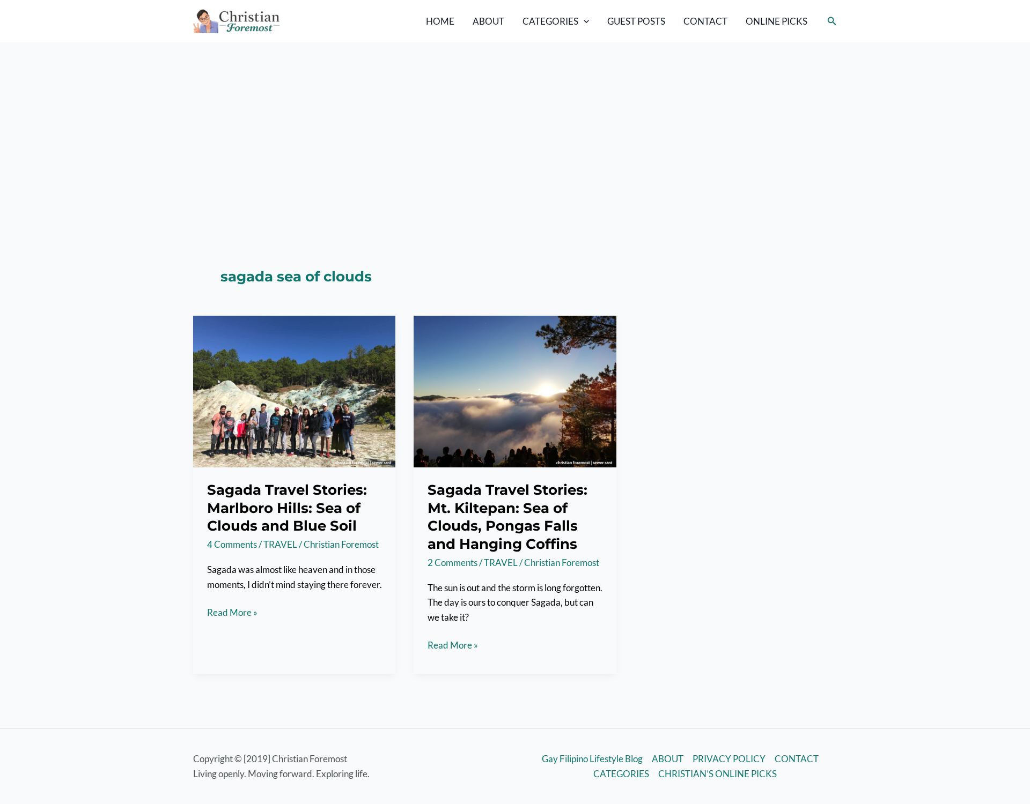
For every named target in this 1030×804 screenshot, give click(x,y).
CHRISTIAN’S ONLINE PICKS (717, 773)
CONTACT (705, 21)
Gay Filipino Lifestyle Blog (592, 758)
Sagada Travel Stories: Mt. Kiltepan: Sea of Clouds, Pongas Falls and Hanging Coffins (507, 517)
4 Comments (232, 544)
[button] (583, 21)
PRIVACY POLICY (729, 758)
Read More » (232, 613)
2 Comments (452, 562)
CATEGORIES (550, 21)
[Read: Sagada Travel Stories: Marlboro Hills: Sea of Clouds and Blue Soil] (294, 390)
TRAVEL (280, 544)
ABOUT (488, 21)
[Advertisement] (515, 123)
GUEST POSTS (636, 21)
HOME (440, 21)
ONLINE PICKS (776, 21)
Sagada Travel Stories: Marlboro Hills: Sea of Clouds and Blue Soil (287, 508)
